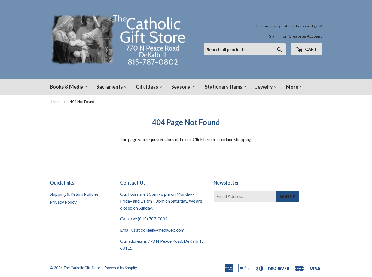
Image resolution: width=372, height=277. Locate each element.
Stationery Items (224, 87)
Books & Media (67, 87)
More (292, 87)
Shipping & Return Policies (74, 194)
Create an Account (305, 36)
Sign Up (287, 196)
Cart (310, 49)
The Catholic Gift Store (81, 268)
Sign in (275, 36)
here (207, 139)
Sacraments (110, 87)
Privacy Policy (63, 201)
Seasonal (182, 87)
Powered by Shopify (121, 268)
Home (54, 101)
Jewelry (264, 87)
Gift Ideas (147, 87)
